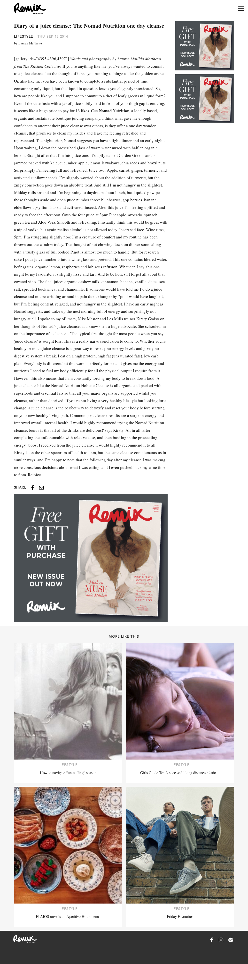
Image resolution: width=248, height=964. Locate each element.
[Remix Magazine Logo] (30, 8)
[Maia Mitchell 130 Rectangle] (91, 558)
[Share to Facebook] (32, 487)
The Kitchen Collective (42, 66)
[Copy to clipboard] (41, 487)
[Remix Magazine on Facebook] (211, 940)
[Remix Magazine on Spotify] (230, 940)
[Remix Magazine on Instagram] (221, 940)
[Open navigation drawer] (241, 9)
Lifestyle (23, 36)
